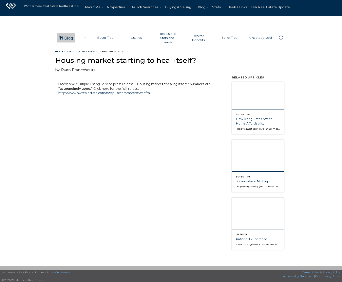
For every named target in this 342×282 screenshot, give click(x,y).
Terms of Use (310, 272)
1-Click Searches (147, 10)
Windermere (62, 272)
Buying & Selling (180, 10)
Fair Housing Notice (327, 276)
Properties (118, 10)
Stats (218, 10)
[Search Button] (281, 38)
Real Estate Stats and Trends (76, 51)
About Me (95, 10)
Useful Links (237, 7)
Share (336, 59)
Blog (204, 10)
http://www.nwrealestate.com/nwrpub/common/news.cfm (104, 93)
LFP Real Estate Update (270, 7)
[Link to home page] (11, 8)
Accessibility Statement (298, 276)
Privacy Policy (331, 272)
